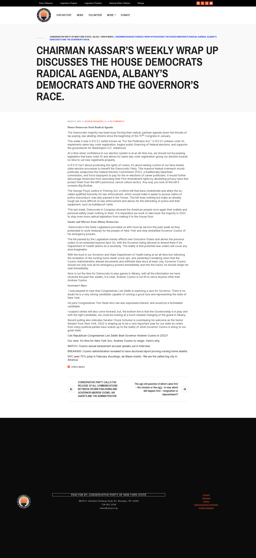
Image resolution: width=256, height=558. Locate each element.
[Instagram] (207, 3)
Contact (206, 495)
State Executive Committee (206, 505)
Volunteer (95, 15)
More (110, 15)
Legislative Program (68, 3)
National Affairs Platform (119, 3)
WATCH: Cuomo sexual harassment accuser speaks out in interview (109, 346)
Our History (64, 15)
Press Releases (46, 3)
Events (206, 501)
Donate (125, 15)
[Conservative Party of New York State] (43, 15)
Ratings (141, 3)
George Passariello (95, 121)
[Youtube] (211, 3)
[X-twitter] (202, 3)
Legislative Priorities (93, 3)
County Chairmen (206, 508)
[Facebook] (198, 3)
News (80, 15)
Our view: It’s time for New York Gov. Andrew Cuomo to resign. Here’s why (113, 340)
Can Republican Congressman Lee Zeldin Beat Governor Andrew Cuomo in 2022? (118, 335)
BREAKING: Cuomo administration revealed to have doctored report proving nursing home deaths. (128, 351)
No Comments (117, 121)
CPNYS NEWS (78, 367)
